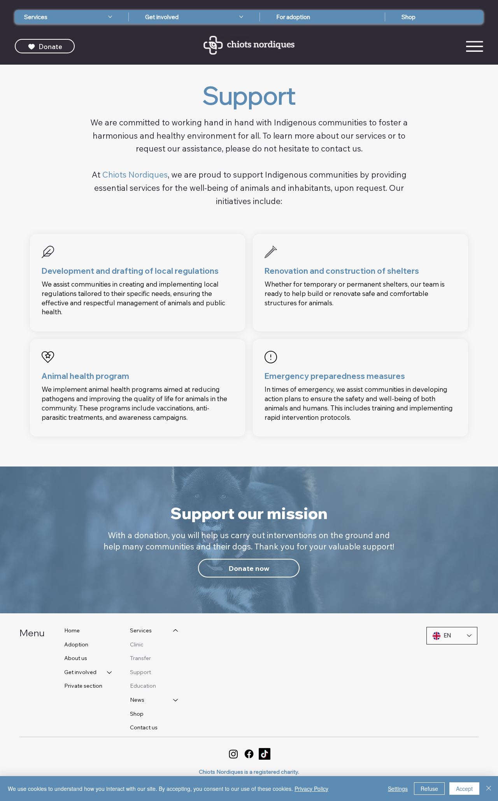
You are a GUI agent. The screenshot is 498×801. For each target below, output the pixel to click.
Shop (137, 713)
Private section (83, 685)
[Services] (176, 631)
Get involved (80, 672)
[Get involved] (109, 672)
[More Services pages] (110, 17)
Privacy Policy (311, 788)
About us (75, 658)
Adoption (76, 644)
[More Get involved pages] (241, 17)
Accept (464, 788)
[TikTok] (264, 754)
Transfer (140, 658)
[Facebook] (249, 754)
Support (140, 672)
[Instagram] (233, 754)
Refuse (429, 788)
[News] (176, 700)
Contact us (144, 727)
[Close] (488, 788)
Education (143, 685)
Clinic (137, 644)
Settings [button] (398, 788)
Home (72, 630)
